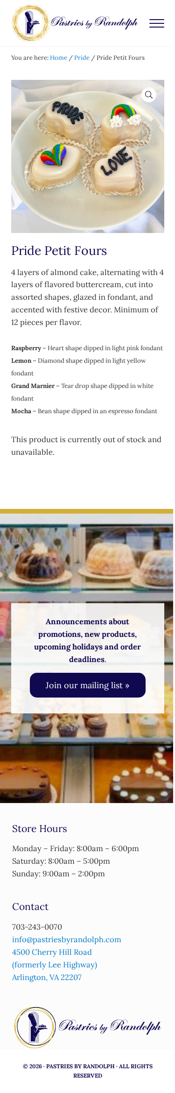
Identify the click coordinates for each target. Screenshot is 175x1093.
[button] (148, 94)
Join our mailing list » (88, 685)
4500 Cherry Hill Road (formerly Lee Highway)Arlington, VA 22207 (54, 964)
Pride (82, 58)
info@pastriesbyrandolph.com (66, 939)
